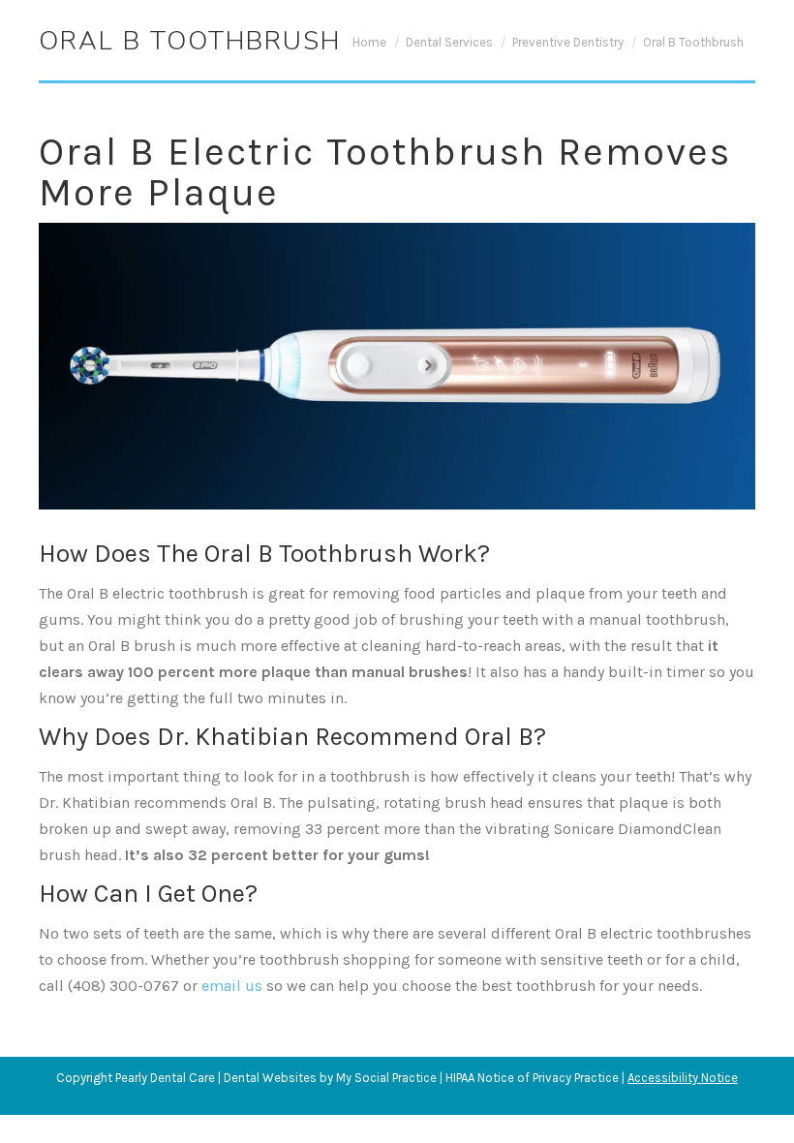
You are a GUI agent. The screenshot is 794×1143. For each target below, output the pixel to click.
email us (231, 985)
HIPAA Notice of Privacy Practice (532, 1077)
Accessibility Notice (682, 1077)
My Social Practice (385, 1077)
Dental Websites (270, 1077)
